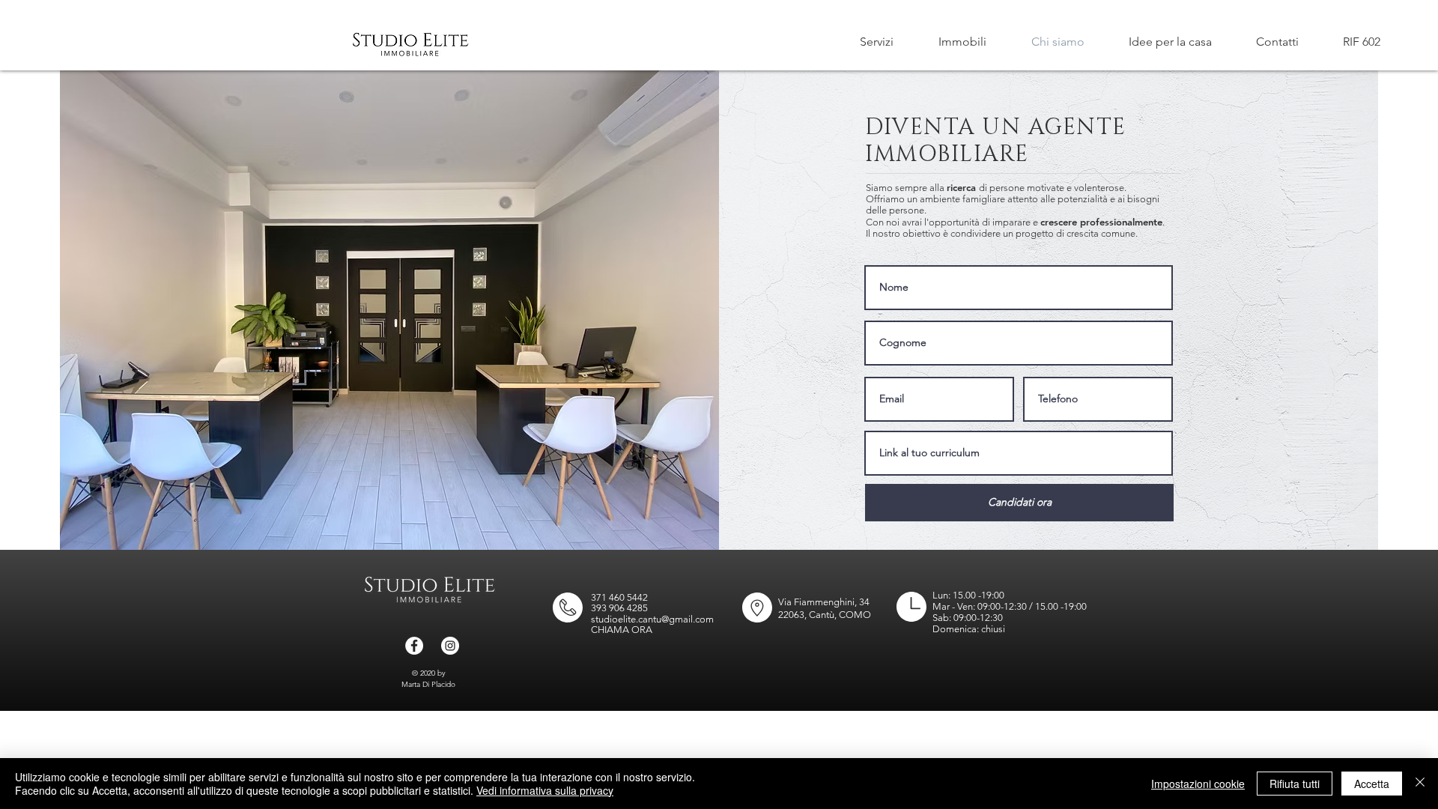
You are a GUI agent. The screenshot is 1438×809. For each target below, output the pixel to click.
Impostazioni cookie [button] (1198, 783)
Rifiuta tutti (1294, 783)
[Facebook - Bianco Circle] (414, 646)
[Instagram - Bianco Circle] (450, 646)
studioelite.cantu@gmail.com (652, 619)
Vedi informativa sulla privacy (544, 790)
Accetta (1371, 783)
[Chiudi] (1420, 783)
